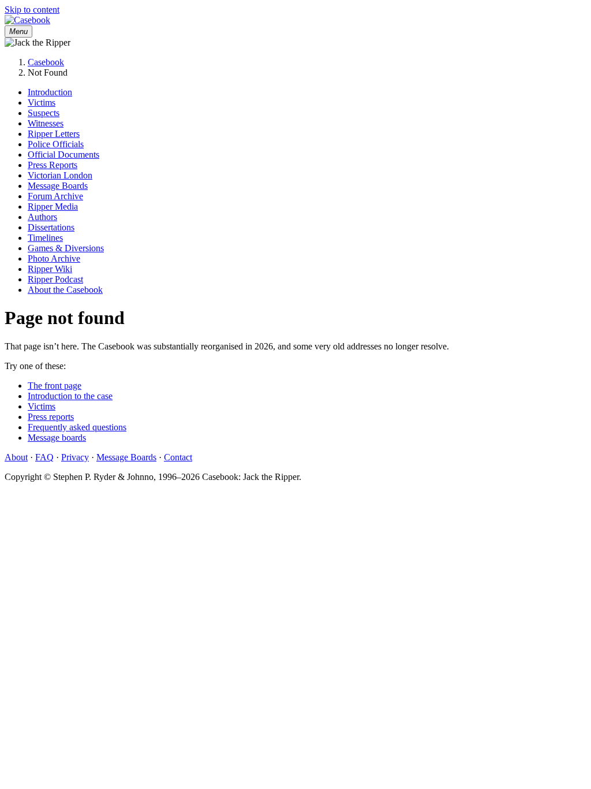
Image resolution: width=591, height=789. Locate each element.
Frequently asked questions (77, 427)
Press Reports (52, 165)
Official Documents (63, 154)
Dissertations (51, 227)
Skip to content (32, 9)
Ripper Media (53, 206)
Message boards (57, 437)
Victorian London (60, 175)
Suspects (43, 113)
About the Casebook (65, 290)
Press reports (51, 417)
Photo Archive (54, 258)
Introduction (50, 92)
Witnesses (45, 123)
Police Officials (56, 144)
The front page (54, 385)
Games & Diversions (66, 248)
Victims (41, 102)
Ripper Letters (54, 134)
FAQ (44, 457)
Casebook (46, 62)
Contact (178, 457)
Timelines (45, 238)
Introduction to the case (70, 396)
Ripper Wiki (50, 269)
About (16, 457)
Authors (42, 217)
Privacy (75, 457)
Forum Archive (55, 196)
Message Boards (58, 186)
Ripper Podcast (55, 279)
